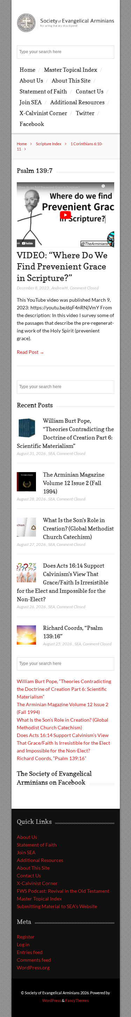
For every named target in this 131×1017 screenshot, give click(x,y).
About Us (31, 80)
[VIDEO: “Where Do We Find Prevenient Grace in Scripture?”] (65, 245)
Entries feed (30, 952)
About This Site (71, 80)
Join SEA (31, 102)
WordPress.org (33, 967)
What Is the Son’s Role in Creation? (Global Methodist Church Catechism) (78, 528)
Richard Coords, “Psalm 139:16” (51, 758)
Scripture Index (48, 143)
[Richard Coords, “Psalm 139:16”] (26, 635)
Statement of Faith (43, 91)
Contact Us (89, 91)
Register (26, 937)
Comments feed (34, 960)
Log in (23, 944)
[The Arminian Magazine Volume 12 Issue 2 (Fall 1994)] (26, 481)
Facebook (32, 123)
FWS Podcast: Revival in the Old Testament (63, 891)
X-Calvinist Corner (43, 113)
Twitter (85, 113)
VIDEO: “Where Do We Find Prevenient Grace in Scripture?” (62, 266)
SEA (51, 453)
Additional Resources (77, 102)
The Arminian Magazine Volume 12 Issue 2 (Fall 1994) (73, 483)
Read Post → (30, 352)
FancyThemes (77, 1000)
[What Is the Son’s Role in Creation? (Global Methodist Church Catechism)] (26, 527)
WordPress (51, 1000)
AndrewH (59, 287)
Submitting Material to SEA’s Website (57, 906)
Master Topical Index (70, 69)
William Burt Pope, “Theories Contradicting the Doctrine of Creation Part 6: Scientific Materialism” (64, 689)
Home (27, 69)
